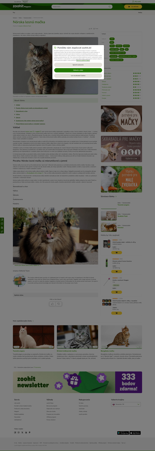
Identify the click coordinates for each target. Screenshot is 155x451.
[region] (78, 62)
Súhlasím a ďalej (78, 70)
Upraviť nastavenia (78, 65)
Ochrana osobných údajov (83, 60)
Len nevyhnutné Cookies (78, 75)
